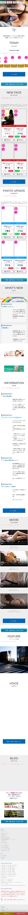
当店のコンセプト (5, 878)
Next (26, 69)
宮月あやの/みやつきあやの (14, 633)
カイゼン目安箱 (4, 891)
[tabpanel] (14, 13)
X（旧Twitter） (4, 900)
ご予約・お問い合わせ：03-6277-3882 (14, 100)
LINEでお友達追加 (5, 892)
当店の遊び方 (4, 880)
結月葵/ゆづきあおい (14, 569)
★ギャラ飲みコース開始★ (8, 507)
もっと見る (14, 90)
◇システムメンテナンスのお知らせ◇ (11, 438)
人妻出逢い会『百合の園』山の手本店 (9, 910)
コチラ (18, 521)
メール (9, 842)
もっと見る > (14, 198)
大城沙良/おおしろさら (14, 590)
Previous (2, 69)
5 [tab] (18, 401)
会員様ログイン (7, 913)
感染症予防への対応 (5, 895)
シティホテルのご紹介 (5, 894)
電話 (13, 842)
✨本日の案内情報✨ (7, 417)
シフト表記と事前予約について (9, 481)
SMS (17, 842)
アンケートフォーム (5, 889)
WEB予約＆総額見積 (5, 883)
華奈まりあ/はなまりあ (14, 611)
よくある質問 (4, 888)
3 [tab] (14, 401)
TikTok (2, 904)
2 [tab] (12, 401)
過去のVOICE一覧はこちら (14, 776)
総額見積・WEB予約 (21, 913)
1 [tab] (9, 401)
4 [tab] (16, 401)
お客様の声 (3, 886)
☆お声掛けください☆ (7, 322)
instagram (3, 902)
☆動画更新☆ (5, 344)
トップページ (4, 877)
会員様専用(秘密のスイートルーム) (8, 884)
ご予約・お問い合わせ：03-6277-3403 (14, 867)
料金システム (4, 881)
